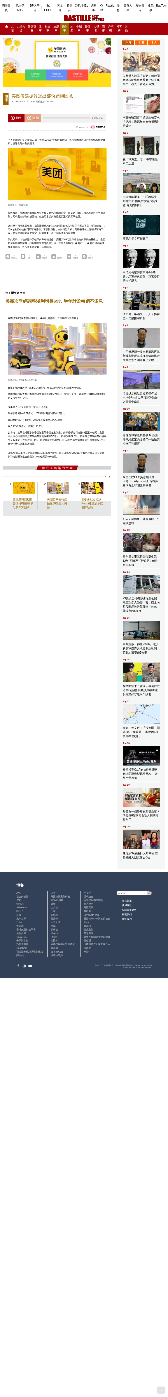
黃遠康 (20, 925)
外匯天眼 (88, 907)
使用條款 (127, 905)
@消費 (111, 28)
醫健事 (88, 28)
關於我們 (127, 919)
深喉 (53, 892)
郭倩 (53, 903)
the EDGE (48, 8)
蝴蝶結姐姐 (57, 955)
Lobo (19, 922)
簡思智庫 (88, 933)
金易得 (87, 925)
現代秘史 (88, 896)
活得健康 (21, 933)
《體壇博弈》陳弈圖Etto (97, 944)
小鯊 (53, 911)
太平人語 (55, 922)
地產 (71, 28)
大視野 (96, 28)
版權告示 (127, 900)
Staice (54, 937)
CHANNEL (81, 5)
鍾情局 (20, 903)
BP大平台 (35, 8)
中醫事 (79, 28)
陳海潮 (87, 948)
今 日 (128, 42)
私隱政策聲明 (129, 910)
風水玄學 (21, 918)
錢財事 (65, 28)
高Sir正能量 (57, 900)
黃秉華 (54, 918)
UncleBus (21, 937)
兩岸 (103, 28)
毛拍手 (87, 892)
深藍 (18, 900)
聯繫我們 (127, 914)
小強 (18, 915)
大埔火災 (21, 28)
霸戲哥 (54, 915)
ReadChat (21, 948)
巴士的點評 (22, 896)
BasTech (161, 5)
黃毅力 (87, 911)
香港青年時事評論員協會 (97, 918)
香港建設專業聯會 (93, 900)
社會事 (48, 28)
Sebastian (21, 907)
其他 (126, 28)
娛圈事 (93, 8)
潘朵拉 (54, 933)
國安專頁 (6, 8)
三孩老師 (88, 929)
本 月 (154, 42)
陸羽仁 (20, 911)
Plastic (109, 5)
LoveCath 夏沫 (92, 915)
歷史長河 (140, 8)
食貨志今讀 (57, 951)
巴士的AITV (20, 8)
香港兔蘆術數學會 (26, 929)
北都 (12, 28)
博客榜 (119, 28)
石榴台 (69, 8)
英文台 (60, 8)
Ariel (18, 892)
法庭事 (56, 28)
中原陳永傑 (22, 940)
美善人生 (128, 8)
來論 (86, 951)
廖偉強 (54, 929)
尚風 (53, 925)
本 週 (141, 42)
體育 (118, 8)
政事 (40, 28)
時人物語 (88, 903)
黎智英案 (32, 28)
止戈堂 (54, 907)
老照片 (54, 940)
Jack (86, 922)
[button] (105, 477)
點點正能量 (22, 944)
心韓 (101, 8)
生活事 (151, 8)
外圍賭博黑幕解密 (60, 896)
